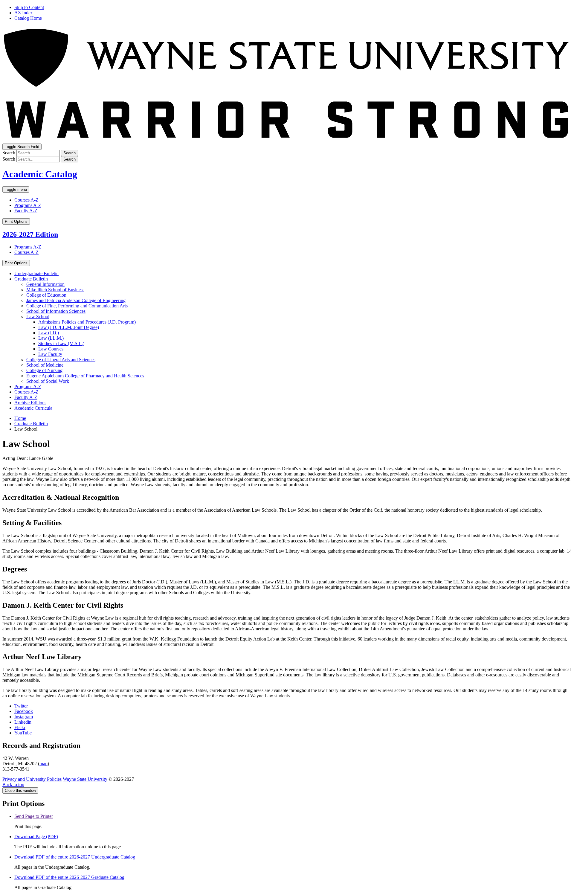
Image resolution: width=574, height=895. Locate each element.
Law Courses (50, 348)
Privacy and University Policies (32, 779)
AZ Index (23, 12)
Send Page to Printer (33, 816)
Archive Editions (30, 402)
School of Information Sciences (56, 311)
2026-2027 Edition (30, 234)
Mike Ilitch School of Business (55, 289)
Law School (37, 316)
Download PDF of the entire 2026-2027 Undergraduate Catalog (74, 856)
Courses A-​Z (26, 391)
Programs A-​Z (27, 386)
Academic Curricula (33, 408)
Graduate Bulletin (31, 278)
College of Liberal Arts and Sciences (60, 359)
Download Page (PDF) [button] (36, 836)
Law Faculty (50, 354)
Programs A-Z (27, 205)
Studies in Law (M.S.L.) (61, 343)
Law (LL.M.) (51, 338)
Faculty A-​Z (25, 397)
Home (20, 418)
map (43, 763)
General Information (45, 284)
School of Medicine (44, 365)
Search (8, 152)
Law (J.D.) (48, 332)
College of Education (46, 295)
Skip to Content (29, 7)
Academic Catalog (39, 174)
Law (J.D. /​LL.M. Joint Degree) (68, 327)
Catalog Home (28, 18)
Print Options (16, 221)
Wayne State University (85, 779)
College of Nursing (44, 370)
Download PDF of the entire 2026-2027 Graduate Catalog (69, 877)
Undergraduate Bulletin (36, 273)
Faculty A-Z (25, 210)
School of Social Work (47, 381)
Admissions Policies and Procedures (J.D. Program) (87, 321)
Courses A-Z (26, 199)
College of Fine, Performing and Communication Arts (77, 305)
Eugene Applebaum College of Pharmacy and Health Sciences (85, 375)
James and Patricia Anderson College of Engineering (76, 300)
